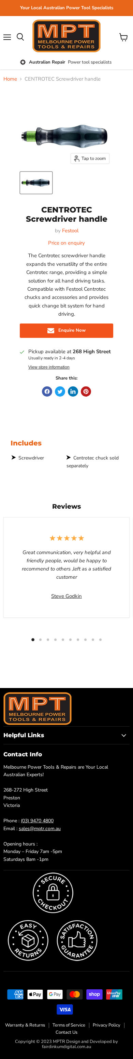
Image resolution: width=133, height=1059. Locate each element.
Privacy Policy (106, 1025)
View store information (49, 367)
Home (10, 79)
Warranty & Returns (25, 1025)
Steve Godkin (66, 596)
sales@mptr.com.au (40, 828)
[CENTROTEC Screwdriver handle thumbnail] (36, 183)
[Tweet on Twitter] (60, 391)
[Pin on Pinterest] (86, 391)
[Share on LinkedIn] (73, 391)
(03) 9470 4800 (37, 820)
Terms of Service (69, 1025)
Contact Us (66, 1032)
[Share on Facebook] (47, 391)
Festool (70, 230)
